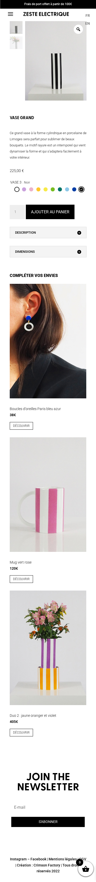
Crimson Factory (47, 865)
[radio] (16, 189)
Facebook (38, 859)
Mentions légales (63, 859)
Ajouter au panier (50, 211)
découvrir (21, 426)
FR (88, 15)
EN (87, 23)
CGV (82, 859)
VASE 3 (16, 182)
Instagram (18, 859)
